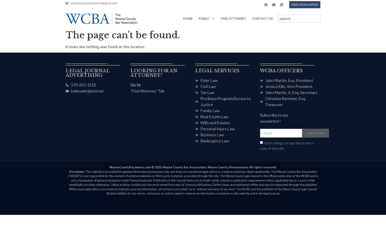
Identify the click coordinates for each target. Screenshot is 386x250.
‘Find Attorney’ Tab (147, 90)
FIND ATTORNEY (233, 18)
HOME (188, 18)
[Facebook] (265, 4)
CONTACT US (262, 18)
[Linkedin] (281, 4)
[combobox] (299, 19)
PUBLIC (204, 18)
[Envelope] (273, 4)
